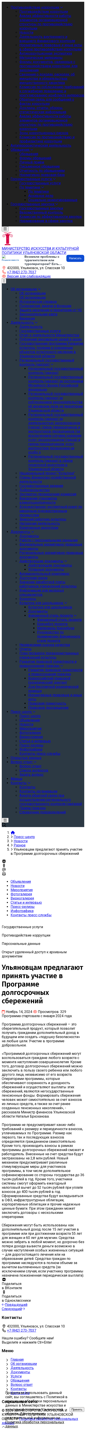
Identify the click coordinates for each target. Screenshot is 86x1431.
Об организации (24, 1364)
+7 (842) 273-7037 (21, 272)
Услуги (16, 1376)
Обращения (20, 1380)
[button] (26, 276)
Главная (17, 1359)
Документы (20, 1372)
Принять (76, 1409)
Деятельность (22, 1368)
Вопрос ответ (22, 1385)
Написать (75, 258)
